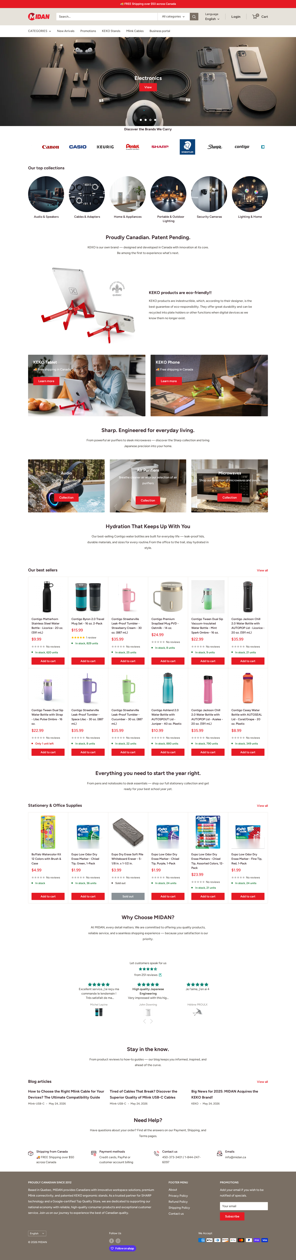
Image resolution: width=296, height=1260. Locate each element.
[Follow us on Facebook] (111, 1240)
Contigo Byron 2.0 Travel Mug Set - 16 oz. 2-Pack (87, 621)
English (34, 1233)
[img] (148, 969)
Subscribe (232, 1216)
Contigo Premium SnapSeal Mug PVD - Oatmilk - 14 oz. (165, 623)
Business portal (160, 31)
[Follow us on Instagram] (118, 1240)
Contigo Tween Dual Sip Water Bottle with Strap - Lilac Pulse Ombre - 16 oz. (47, 716)
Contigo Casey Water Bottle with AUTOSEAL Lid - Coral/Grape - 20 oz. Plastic (246, 716)
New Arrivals (65, 31)
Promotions (88, 31)
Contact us (176, 1214)
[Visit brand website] (40, 147)
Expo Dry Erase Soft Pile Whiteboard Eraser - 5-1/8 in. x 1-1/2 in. (127, 859)
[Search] (194, 16)
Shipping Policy (179, 1208)
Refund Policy (178, 1202)
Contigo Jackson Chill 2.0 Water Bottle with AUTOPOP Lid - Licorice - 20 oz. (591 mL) (247, 625)
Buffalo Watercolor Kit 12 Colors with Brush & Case (46, 859)
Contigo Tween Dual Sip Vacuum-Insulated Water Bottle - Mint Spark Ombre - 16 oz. (207, 625)
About (173, 1190)
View (148, 87)
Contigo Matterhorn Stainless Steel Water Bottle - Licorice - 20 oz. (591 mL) (47, 625)
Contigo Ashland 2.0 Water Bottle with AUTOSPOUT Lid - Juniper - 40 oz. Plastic (166, 716)
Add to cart (48, 661)
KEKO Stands (111, 31)
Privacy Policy (178, 1196)
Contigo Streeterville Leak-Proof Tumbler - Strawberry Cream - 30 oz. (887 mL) (127, 625)
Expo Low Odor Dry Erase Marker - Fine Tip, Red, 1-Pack (246, 859)
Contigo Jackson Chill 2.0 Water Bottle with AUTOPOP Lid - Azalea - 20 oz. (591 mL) (207, 716)
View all (263, 570)
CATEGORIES (37, 31)
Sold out (128, 896)
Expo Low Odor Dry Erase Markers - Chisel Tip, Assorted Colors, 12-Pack (207, 861)
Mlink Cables (135, 31)
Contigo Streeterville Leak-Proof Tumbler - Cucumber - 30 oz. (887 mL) (127, 716)
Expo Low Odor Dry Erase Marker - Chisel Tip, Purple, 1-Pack (165, 859)
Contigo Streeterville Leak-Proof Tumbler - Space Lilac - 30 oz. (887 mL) (87, 716)
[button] (145, 1021)
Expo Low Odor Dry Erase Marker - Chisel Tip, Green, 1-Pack (85, 859)
